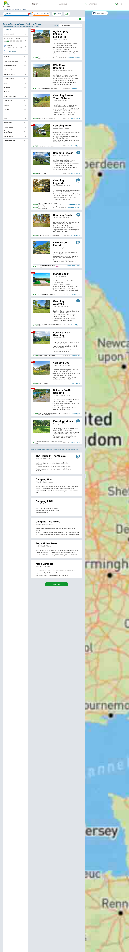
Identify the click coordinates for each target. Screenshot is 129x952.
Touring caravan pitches (14, 9)
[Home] (6, 4)
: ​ (56, 25)
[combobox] (16, 14)
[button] (15, 40)
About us (63, 4)
